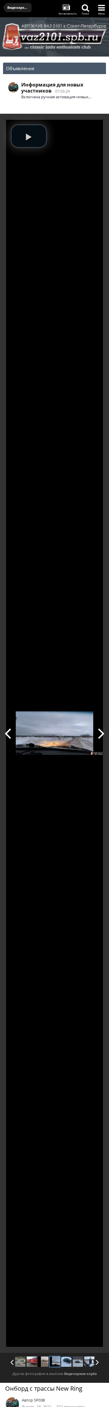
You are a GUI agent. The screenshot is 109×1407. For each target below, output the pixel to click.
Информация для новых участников (52, 87)
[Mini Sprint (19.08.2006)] (20, 1361)
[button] (29, 136)
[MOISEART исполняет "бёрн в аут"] (7, 733)
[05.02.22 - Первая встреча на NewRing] (101, 733)
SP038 (39, 1400)
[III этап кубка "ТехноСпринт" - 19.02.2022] (78, 1361)
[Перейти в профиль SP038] (13, 87)
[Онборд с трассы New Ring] (55, 1361)
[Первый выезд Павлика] (32, 1361)
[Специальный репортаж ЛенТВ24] (89, 1361)
